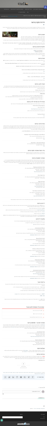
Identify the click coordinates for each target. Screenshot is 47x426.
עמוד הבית (15, 16)
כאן (34, 224)
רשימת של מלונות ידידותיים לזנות (17, 9)
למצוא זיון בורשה (15, 372)
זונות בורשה (21, 372)
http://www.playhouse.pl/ (38, 171)
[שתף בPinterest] (17, 377)
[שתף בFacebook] (32, 377)
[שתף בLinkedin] (13, 377)
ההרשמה (25, 351)
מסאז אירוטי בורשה (9, 372)
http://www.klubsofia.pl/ (39, 186)
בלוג (28, 12)
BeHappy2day (42, 215)
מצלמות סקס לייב (21, 12)
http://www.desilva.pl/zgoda (38, 273)
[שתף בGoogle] (25, 377)
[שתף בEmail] (21, 377)
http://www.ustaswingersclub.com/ (37, 336)
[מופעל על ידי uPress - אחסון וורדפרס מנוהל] (23, 423)
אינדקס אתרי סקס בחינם (38, 9)
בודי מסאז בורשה (32, 372)
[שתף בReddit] (9, 377)
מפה (35, 50)
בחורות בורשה (25, 372)
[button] (45, 7)
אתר (44, 71)
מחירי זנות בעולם (28, 9)
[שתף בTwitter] (28, 377)
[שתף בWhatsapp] (5, 377)
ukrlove (43, 211)
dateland (43, 213)
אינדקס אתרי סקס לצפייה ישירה (39, 408)
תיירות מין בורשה (38, 373)
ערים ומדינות (6, 9)
